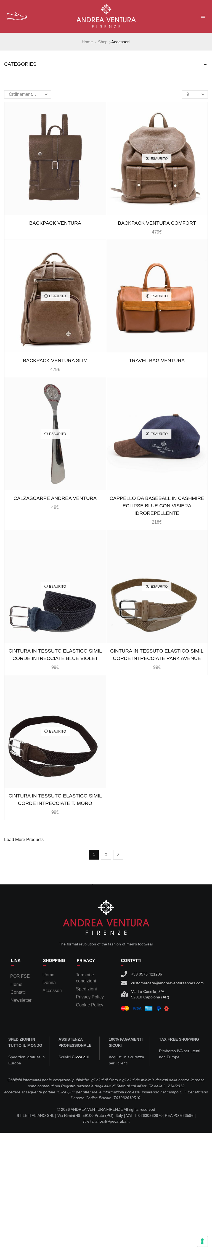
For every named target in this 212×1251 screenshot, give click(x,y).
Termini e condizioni (86, 978)
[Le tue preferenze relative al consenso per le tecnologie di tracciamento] (202, 1241)
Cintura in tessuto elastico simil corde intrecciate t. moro (55, 799)
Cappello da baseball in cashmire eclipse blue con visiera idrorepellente (157, 505)
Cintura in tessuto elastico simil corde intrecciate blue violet (55, 654)
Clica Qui (65, 1092)
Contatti (18, 992)
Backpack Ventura (55, 223)
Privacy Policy (90, 997)
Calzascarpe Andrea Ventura (55, 498)
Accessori (52, 990)
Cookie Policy (89, 1005)
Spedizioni (86, 989)
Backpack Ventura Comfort (157, 223)
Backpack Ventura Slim (55, 360)
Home (87, 41)
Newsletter (20, 1000)
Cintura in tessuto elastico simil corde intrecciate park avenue (156, 654)
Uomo (48, 974)
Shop (102, 41)
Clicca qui (80, 1057)
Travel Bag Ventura (157, 360)
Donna (49, 982)
